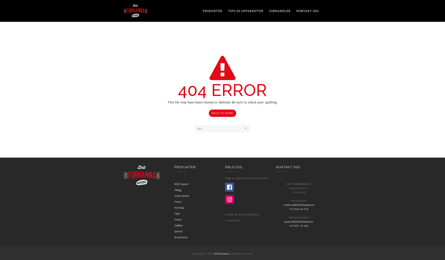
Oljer (177, 213)
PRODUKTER (212, 11)
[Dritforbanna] (135, 11)
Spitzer (178, 231)
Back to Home (222, 113)
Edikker (178, 225)
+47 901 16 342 (298, 225)
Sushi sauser (181, 195)
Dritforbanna (221, 253)
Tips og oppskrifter (245, 11)
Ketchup (179, 207)
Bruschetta (181, 237)
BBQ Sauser (181, 184)
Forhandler (279, 11)
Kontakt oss (307, 11)
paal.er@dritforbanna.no (298, 221)
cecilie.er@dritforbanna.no (298, 205)
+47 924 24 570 (298, 209)
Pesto (178, 201)
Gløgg (177, 190)
